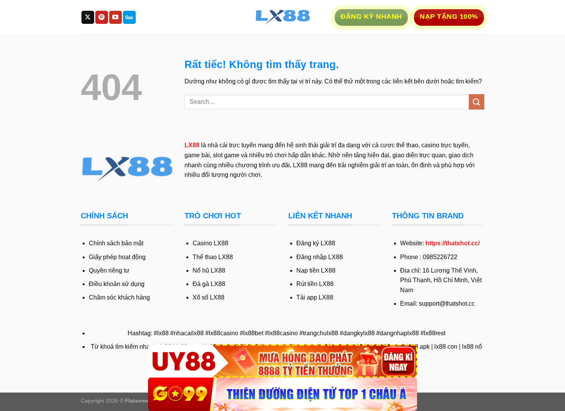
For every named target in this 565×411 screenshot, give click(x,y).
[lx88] (282, 17)
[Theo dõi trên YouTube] (115, 17)
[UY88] (282, 361)
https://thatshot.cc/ (452, 243)
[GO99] (282, 394)
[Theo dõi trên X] (87, 17)
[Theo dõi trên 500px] (129, 17)
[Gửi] (476, 101)
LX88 (191, 145)
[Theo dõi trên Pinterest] (101, 17)
